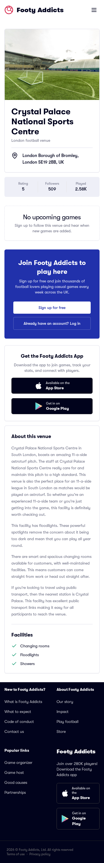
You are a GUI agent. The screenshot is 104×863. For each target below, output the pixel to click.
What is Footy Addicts (23, 701)
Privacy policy (39, 854)
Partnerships (15, 792)
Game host (14, 772)
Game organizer (18, 762)
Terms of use (16, 854)
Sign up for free (52, 307)
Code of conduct (19, 721)
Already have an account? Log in (52, 323)
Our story (65, 701)
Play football (67, 721)
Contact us (14, 731)
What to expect (17, 711)
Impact (63, 711)
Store (61, 731)
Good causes (15, 782)
